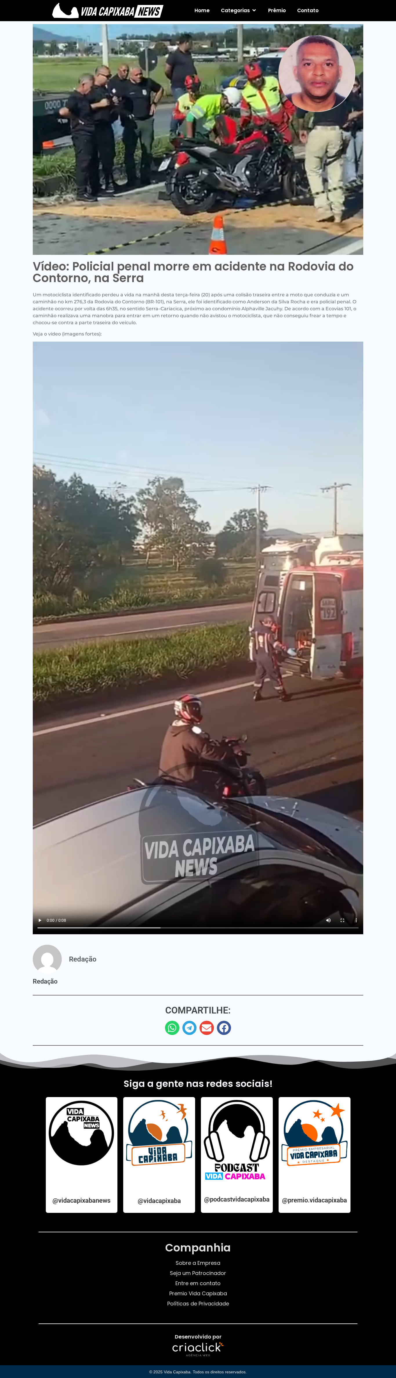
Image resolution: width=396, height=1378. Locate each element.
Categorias (235, 10)
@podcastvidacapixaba (237, 1199)
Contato (308, 10)
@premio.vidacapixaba (314, 1200)
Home (202, 10)
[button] (172, 1028)
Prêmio (277, 10)
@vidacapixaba (159, 1200)
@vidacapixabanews (81, 1200)
